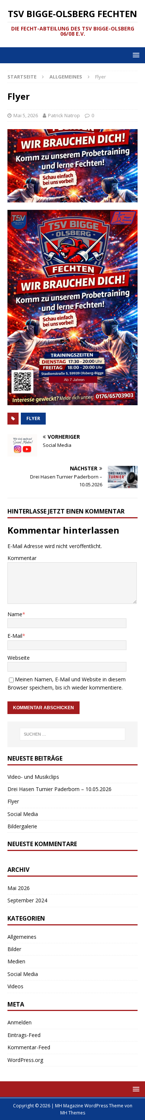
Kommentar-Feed (28, 1047)
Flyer (33, 418)
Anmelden (19, 1022)
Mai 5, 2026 (25, 115)
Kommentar (21, 557)
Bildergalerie (22, 826)
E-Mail (14, 635)
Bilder (14, 949)
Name (14, 614)
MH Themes (72, 1113)
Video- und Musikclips (33, 776)
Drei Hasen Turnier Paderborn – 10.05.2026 (59, 789)
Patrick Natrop (64, 115)
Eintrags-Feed (24, 1035)
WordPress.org (25, 1059)
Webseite (18, 657)
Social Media (22, 813)
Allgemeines (21, 936)
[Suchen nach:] (72, 734)
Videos (15, 986)
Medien (16, 961)
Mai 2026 (18, 888)
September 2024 (27, 900)
